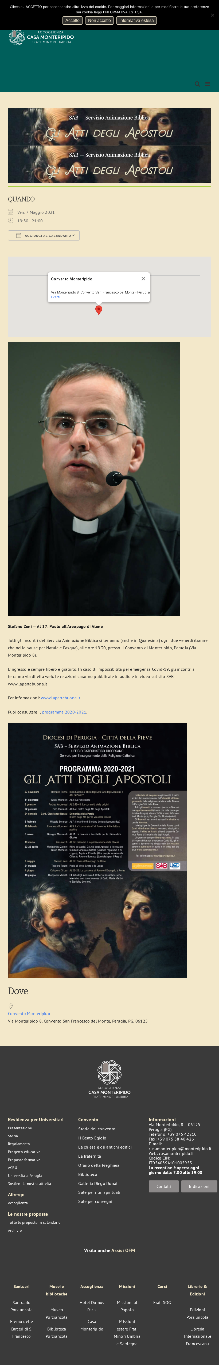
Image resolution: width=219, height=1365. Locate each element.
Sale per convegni (95, 1201)
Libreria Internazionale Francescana (197, 1336)
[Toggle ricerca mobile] (197, 84)
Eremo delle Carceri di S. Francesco (21, 1329)
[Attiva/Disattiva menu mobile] (208, 84)
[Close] (143, 278)
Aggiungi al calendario (47, 235)
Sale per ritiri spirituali (99, 1192)
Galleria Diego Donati (98, 1183)
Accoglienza (18, 1202)
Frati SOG (162, 1302)
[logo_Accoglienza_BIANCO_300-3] (109, 1059)
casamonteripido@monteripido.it (180, 1148)
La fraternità (89, 1156)
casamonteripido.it (176, 1153)
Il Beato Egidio (92, 1138)
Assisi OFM (123, 1250)
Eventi (55, 297)
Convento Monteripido (29, 1013)
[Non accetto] (212, 15)
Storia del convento (96, 1128)
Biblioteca (87, 1174)
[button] (98, 310)
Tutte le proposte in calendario (34, 1222)
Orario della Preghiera (98, 1165)
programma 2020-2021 (64, 712)
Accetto (72, 20)
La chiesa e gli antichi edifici (104, 1147)
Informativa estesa (136, 20)
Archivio (15, 1230)
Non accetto (99, 20)
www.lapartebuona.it (60, 697)
